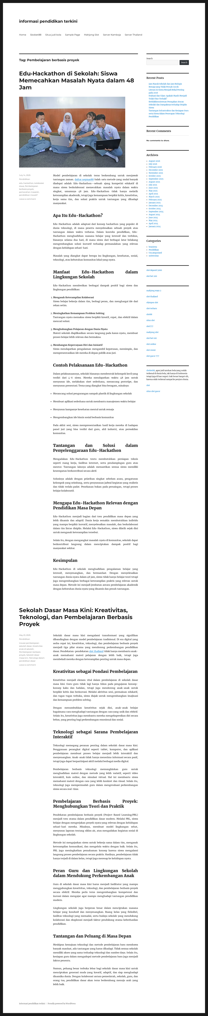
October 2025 (155, 176)
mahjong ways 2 (153, 290)
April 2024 (153, 223)
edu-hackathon (26, 183)
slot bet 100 (151, 338)
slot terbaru (151, 308)
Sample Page (72, 34)
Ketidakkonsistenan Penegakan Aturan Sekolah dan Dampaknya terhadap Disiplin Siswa (168, 105)
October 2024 (155, 208)
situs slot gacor (153, 391)
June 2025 (153, 188)
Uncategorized (155, 253)
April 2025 (153, 194)
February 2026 (155, 167)
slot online (151, 344)
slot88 (149, 314)
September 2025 (156, 179)
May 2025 (153, 191)
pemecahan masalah (29, 192)
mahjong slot (152, 332)
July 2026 (153, 164)
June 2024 (153, 217)
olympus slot (152, 302)
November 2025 (156, 173)
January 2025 (155, 203)
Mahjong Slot (91, 34)
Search (149, 58)
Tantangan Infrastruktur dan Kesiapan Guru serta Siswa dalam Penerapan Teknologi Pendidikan (168, 113)
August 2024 (154, 214)
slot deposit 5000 (154, 270)
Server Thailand (133, 34)
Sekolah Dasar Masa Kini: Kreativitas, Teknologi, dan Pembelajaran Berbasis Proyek (75, 617)
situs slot (150, 320)
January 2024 (155, 226)
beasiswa (153, 247)
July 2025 (153, 185)
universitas (154, 256)
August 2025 (154, 182)
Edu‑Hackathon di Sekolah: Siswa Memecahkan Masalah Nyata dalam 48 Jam (76, 80)
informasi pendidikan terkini (48, 21)
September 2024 (156, 211)
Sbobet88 (35, 34)
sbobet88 (150, 370)
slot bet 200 (151, 276)
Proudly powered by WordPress (62, 1003)
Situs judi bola (53, 34)
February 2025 (155, 200)
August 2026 (154, 161)
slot (148, 385)
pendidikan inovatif (28, 195)
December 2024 (156, 205)
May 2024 (153, 220)
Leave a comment (27, 199)
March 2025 (154, 197)
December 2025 (156, 170)
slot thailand (96, 651)
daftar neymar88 (84, 179)
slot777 (149, 326)
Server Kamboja (112, 34)
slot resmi (151, 350)
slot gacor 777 (152, 356)
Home (22, 34)
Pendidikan (24, 179)
